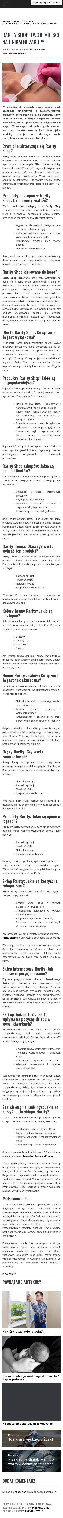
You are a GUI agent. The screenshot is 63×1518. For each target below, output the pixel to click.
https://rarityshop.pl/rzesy (38, 1156)
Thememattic (34, 1511)
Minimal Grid (41, 1507)
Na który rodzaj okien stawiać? (23, 1331)
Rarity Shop (9, 937)
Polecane (10, 1274)
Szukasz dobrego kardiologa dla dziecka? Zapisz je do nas (30, 1377)
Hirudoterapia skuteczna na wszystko (27, 1423)
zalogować (20, 1491)
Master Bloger (17, 54)
